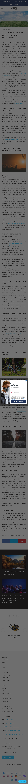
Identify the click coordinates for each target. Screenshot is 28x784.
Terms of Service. (13, 399)
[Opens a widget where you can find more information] (22, 781)
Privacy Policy (24, 398)
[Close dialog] (26, 381)
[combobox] (12, 393)
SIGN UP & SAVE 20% (18, 401)
